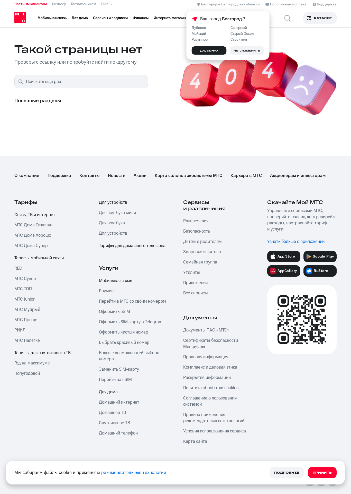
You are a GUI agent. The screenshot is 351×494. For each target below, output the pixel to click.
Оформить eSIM (114, 312)
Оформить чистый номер (123, 332)
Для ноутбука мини (117, 213)
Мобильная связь (115, 281)
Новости (116, 176)
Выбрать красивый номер (124, 342)
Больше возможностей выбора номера (129, 356)
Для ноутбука (112, 223)
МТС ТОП (23, 289)
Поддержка (59, 176)
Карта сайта (195, 441)
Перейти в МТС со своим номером (132, 301)
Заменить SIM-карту (119, 369)
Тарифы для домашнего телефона (132, 246)
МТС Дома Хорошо (32, 235)
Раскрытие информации (207, 377)
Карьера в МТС (246, 176)
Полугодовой (27, 373)
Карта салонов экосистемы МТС (188, 176)
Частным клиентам (30, 4)
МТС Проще (25, 320)
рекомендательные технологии (133, 473)
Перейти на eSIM (115, 380)
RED (18, 268)
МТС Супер (25, 279)
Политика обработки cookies (210, 388)
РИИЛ (19, 330)
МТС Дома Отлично (33, 225)
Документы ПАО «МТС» (206, 330)
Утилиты (191, 272)
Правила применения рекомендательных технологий (213, 418)
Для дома (108, 392)
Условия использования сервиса (214, 431)
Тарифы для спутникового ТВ (42, 353)
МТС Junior (24, 299)
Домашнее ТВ (112, 413)
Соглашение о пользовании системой (210, 401)
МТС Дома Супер (31, 246)
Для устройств (113, 202)
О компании (26, 176)
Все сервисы (195, 293)
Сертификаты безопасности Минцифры (210, 343)
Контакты (89, 176)
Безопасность (196, 231)
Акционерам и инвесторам (298, 176)
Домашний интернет (119, 402)
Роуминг (107, 291)
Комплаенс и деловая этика (210, 367)
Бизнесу (59, 4)
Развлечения (195, 221)
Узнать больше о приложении (296, 242)
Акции (140, 176)
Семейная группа (200, 262)
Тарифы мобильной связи (39, 258)
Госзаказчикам (83, 4)
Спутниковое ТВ (114, 423)
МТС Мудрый (27, 309)
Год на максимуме (32, 363)
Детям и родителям (202, 242)
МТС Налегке (27, 340)
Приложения (195, 283)
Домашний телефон (118, 433)
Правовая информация (205, 357)
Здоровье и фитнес (202, 252)
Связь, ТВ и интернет (34, 215)
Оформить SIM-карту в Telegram (130, 322)
